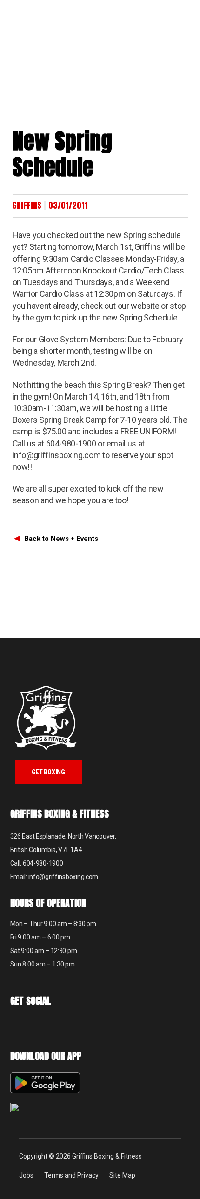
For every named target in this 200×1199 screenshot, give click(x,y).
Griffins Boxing (44, 25)
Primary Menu (188, 12)
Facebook (18, 1026)
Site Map (122, 1175)
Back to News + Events (61, 538)
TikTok (41, 1026)
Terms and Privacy (71, 1175)
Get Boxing (48, 772)
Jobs (26, 1175)
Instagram (65, 1026)
